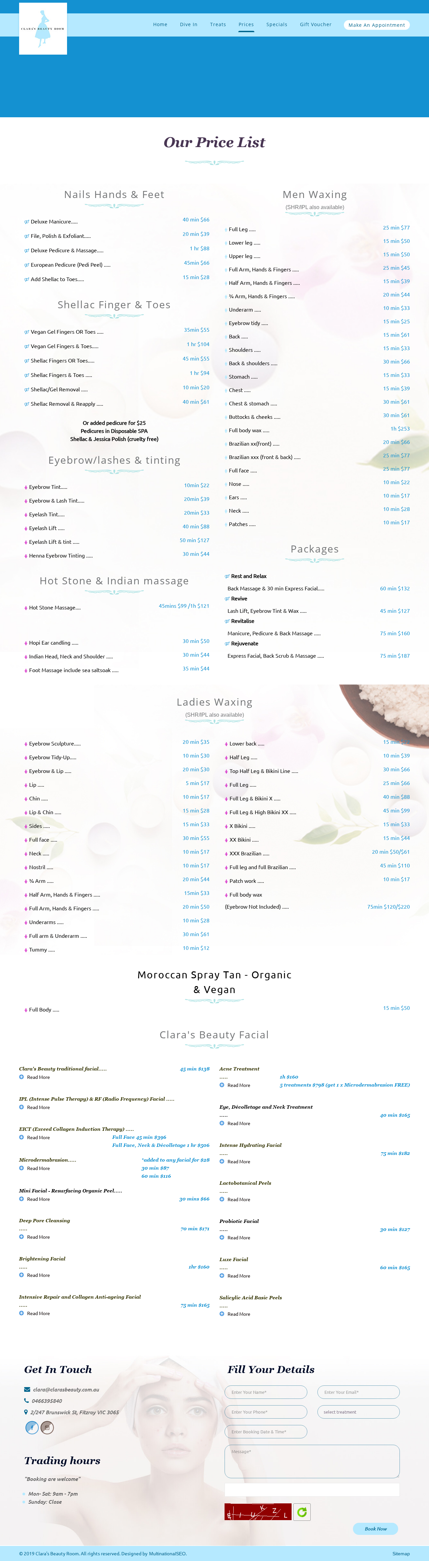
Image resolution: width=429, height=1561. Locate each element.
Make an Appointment (377, 25)
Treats (218, 24)
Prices (246, 24)
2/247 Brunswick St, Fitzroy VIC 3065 (74, 1412)
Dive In (189, 24)
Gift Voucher (316, 24)
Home (160, 24)
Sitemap (401, 1553)
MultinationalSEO (167, 1553)
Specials (277, 24)
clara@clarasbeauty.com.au (66, 1389)
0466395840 (47, 1400)
